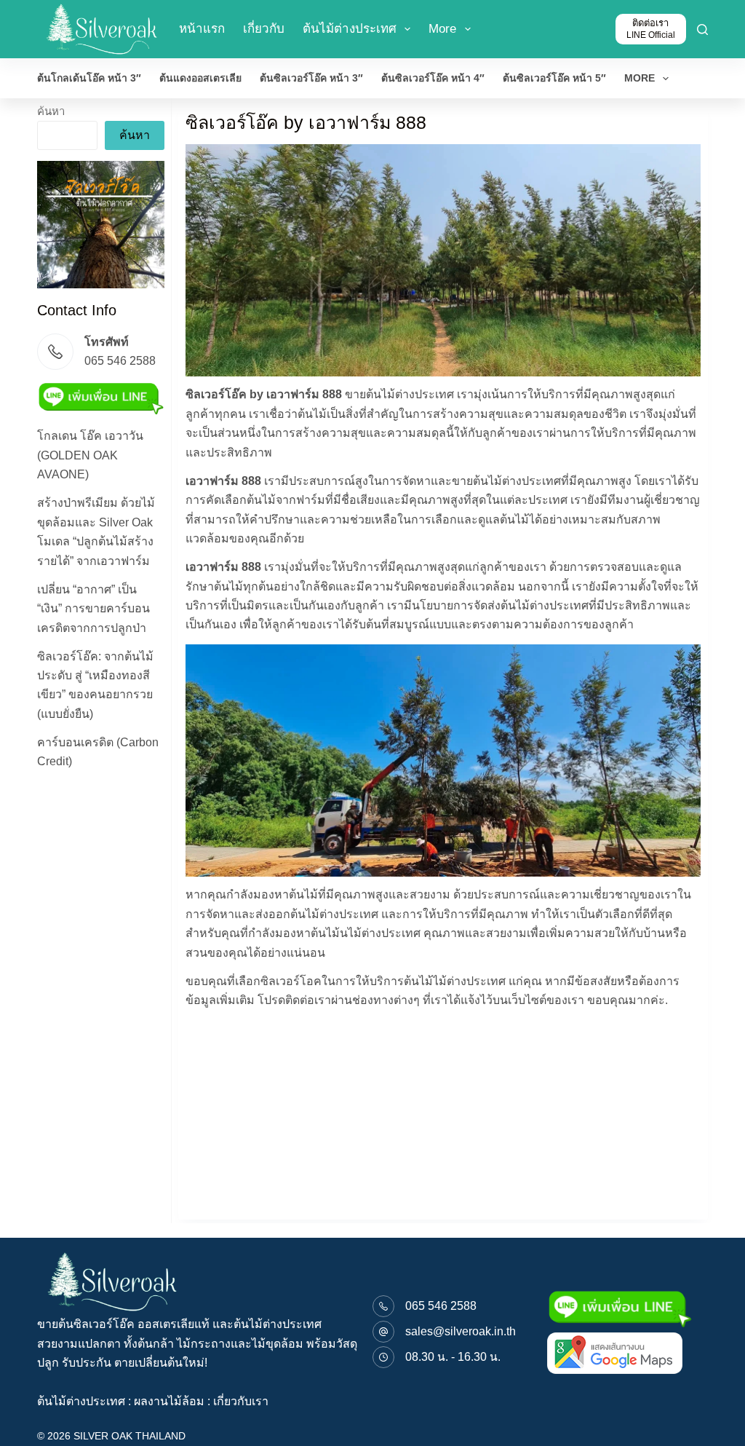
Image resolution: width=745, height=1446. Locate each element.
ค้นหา (51, 111)
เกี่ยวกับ (263, 29)
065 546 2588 (441, 1306)
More (442, 29)
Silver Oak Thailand (129, 1436)
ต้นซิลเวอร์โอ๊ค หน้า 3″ (311, 78)
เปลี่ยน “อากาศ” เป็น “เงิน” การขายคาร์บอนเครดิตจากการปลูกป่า (93, 608)
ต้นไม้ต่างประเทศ (350, 29)
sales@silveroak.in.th (460, 1331)
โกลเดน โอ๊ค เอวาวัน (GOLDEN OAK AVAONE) (90, 455)
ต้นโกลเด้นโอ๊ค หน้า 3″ (89, 78)
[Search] (702, 29)
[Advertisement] (100, 1001)
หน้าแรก (202, 29)
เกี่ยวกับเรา (240, 1401)
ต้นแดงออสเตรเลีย (200, 78)
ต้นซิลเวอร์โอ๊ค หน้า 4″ (433, 78)
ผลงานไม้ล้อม (169, 1401)
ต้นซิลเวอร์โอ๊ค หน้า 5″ (554, 78)
